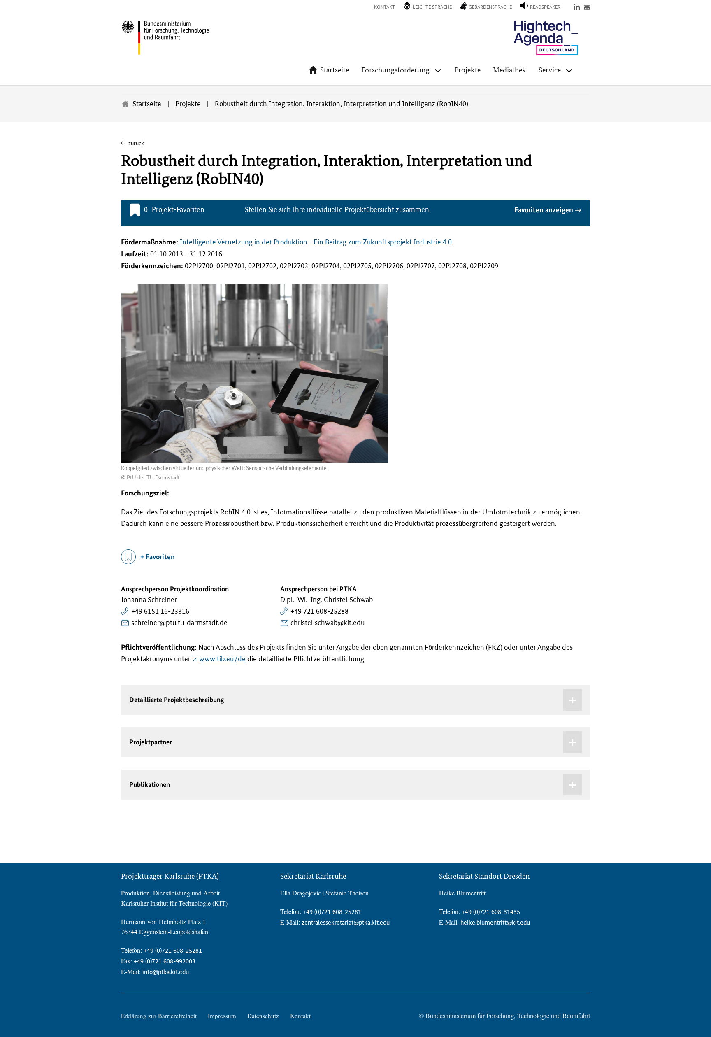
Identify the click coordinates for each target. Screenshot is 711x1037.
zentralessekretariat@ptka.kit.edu (346, 922)
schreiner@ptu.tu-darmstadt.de (179, 622)
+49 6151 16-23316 (160, 611)
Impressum (222, 1015)
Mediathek (509, 69)
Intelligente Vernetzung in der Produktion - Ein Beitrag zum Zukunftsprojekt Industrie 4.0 (316, 242)
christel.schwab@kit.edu (327, 622)
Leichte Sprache (432, 7)
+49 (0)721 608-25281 (173, 950)
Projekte (467, 69)
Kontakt (384, 7)
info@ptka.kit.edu (165, 971)
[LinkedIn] (577, 6)
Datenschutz (263, 1015)
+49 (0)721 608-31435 (491, 911)
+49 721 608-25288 (319, 611)
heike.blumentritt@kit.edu (495, 922)
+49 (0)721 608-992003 (164, 961)
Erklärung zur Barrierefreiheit (159, 1015)
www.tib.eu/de (222, 659)
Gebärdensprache (490, 7)
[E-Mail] (587, 6)
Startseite (334, 69)
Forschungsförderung (395, 69)
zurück (135, 143)
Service (550, 69)
